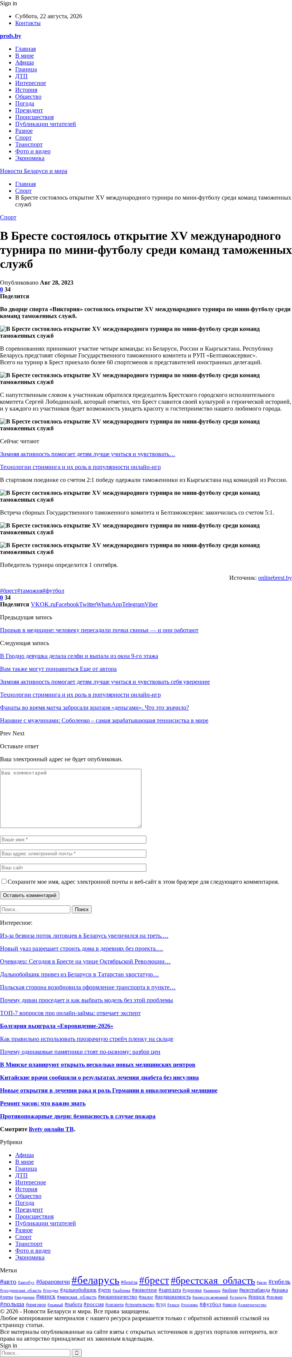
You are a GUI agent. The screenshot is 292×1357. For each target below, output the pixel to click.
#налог (146, 1297)
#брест (8, 590)
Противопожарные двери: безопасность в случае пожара (78, 1116)
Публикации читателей (45, 124)
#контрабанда (254, 1290)
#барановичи (53, 1281)
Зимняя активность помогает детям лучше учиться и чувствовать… (87, 454)
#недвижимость (173, 1297)
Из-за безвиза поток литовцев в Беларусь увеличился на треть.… (84, 935)
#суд (161, 1304)
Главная (25, 49)
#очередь (238, 1297)
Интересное (30, 83)
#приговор (36, 1304)
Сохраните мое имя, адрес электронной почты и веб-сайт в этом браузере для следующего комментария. (143, 881)
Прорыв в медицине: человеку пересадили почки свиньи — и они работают (99, 630)
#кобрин (230, 1290)
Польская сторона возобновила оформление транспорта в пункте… (88, 987)
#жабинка (121, 1290)
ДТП (21, 76)
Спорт (23, 137)
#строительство (139, 1304)
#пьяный (55, 1304)
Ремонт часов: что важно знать (43, 1103)
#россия (94, 1304)
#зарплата (170, 1290)
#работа (73, 1304)
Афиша (24, 62)
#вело (262, 1282)
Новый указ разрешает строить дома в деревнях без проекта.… (81, 948)
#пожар (275, 1297)
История (26, 90)
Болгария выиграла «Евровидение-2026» (56, 1026)
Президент (29, 110)
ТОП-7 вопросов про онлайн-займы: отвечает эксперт (70, 1013)
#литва (6, 1297)
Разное (24, 131)
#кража (279, 1290)
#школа (229, 1304)
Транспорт (29, 144)
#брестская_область (213, 1280)
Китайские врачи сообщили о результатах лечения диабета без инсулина (99, 1077)
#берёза (129, 1282)
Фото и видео (33, 151)
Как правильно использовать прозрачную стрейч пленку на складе (86, 1039)
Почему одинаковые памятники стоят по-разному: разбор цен (80, 1051)
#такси (173, 1304)
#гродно (51, 1290)
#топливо (189, 1304)
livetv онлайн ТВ (51, 1129)
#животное (144, 1290)
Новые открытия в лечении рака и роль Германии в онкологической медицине (108, 1090)
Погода (24, 103)
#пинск (256, 1297)
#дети (104, 1290)
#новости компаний (210, 1297)
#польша (12, 1304)
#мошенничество (117, 1297)
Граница (26, 69)
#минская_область (77, 1297)
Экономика (29, 158)
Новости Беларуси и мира (33, 171)
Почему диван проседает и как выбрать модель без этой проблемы (86, 1000)
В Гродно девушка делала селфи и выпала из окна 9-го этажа (79, 656)
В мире (24, 55)
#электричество (252, 1304)
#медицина (24, 1297)
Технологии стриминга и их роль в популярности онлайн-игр (80, 467)
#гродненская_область (20, 1290)
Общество (28, 96)
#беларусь (95, 1280)
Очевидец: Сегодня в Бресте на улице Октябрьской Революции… (85, 961)
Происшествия (34, 117)
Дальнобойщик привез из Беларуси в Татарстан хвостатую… (79, 974)
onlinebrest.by (275, 578)
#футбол (53, 590)
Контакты (28, 23)
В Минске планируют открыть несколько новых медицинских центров (97, 1064)
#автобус (26, 1282)
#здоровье (192, 1290)
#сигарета (114, 1304)
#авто (8, 1281)
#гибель (279, 1281)
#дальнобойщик (78, 1290)
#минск (46, 1296)
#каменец (212, 1290)
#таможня (30, 590)
